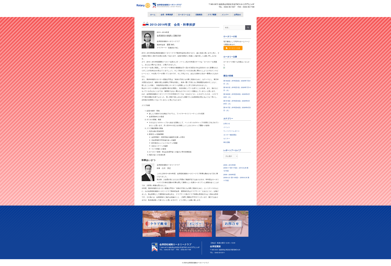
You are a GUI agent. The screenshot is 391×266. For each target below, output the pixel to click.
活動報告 (199, 14)
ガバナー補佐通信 (229, 135)
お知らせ (226, 123)
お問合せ (237, 14)
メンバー (225, 14)
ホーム (152, 14)
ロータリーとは (184, 14)
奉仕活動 (226, 142)
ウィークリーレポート (231, 131)
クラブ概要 (212, 14)
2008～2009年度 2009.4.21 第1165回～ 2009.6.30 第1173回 (236, 177)
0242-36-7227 (230, 6)
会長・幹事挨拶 (167, 14)
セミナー (226, 138)
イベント (226, 127)
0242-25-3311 (220, 252)
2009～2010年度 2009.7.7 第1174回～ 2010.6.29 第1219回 (235, 168)
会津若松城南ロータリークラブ (198, 263)
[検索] (248, 27)
